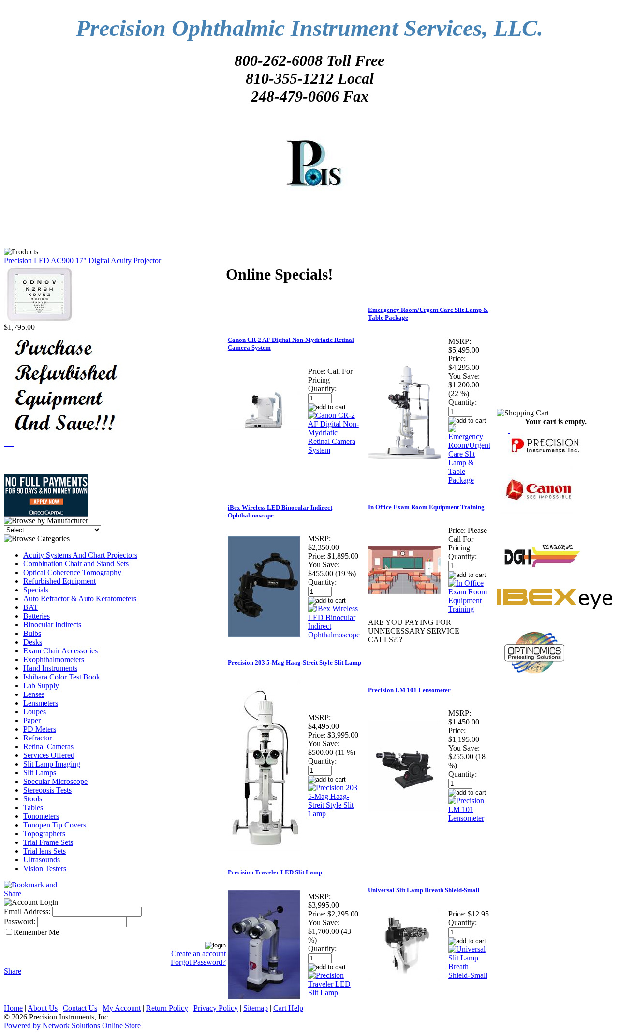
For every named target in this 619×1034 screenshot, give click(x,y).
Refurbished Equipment (59, 581)
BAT (30, 607)
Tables (33, 807)
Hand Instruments (50, 668)
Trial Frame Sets (48, 842)
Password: (19, 921)
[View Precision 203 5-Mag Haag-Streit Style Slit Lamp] (334, 814)
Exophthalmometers (53, 659)
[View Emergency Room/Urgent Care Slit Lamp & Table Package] (469, 480)
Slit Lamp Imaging (51, 764)
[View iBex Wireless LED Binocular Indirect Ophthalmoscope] (334, 635)
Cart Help (288, 1008)
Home (13, 1008)
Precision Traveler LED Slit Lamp (275, 872)
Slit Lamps (39, 772)
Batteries (36, 616)
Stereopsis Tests (47, 790)
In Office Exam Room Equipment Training (426, 507)
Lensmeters (40, 703)
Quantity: (322, 388)
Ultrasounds (41, 860)
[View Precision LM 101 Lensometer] (469, 818)
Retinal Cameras (48, 746)
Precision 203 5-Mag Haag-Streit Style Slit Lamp (294, 662)
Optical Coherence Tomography (72, 572)
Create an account (198, 953)
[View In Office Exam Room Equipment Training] (469, 609)
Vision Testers (44, 868)
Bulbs (32, 633)
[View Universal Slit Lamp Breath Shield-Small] (469, 975)
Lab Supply (41, 685)
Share (12, 971)
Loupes (34, 712)
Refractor (37, 738)
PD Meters (39, 729)
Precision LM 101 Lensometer (409, 690)
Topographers (44, 833)
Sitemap (255, 1008)
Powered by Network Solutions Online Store (72, 1025)
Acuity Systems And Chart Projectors (80, 555)
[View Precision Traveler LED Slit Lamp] (334, 993)
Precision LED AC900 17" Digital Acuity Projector (82, 260)
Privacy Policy (215, 1008)
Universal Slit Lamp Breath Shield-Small (424, 890)
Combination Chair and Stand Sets (76, 564)
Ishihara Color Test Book (61, 677)
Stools (32, 799)
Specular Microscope (55, 781)
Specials (35, 590)
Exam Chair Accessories (60, 651)
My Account (122, 1008)
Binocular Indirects (52, 624)
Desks (32, 642)
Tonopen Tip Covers (54, 825)
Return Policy (167, 1008)
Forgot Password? (198, 962)
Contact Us (80, 1008)
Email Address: (27, 911)
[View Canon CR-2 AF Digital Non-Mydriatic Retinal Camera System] (334, 450)
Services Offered (48, 755)
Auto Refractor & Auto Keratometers (79, 598)
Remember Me (36, 932)
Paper (32, 720)
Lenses (33, 694)
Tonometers (41, 816)
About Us (43, 1008)
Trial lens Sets (44, 851)
